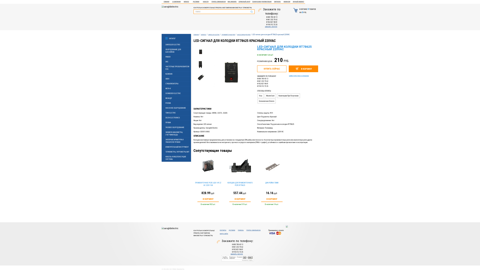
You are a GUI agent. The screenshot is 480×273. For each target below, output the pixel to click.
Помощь (241, 230)
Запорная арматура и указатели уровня (175, 141)
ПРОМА (168, 123)
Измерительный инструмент (177, 147)
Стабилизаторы (172, 84)
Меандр (169, 98)
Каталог (186, 1)
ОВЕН (167, 79)
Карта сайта (224, 234)
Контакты (223, 230)
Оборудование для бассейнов (173, 50)
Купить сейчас (272, 68)
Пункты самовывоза (219, 1)
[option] (231, 72)
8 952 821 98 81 (271, 22)
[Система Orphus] (238, 258)
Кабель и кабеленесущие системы (176, 158)
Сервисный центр (244, 1)
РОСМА (168, 103)
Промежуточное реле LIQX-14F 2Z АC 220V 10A (208, 184)
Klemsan (169, 74)
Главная (166, 1)
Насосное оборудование (176, 108)
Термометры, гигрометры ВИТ (177, 152)
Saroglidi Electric (173, 45)
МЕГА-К (168, 89)
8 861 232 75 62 (271, 20)
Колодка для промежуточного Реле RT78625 (240, 184)
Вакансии (287, 1)
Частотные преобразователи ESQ (177, 68)
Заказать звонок (271, 27)
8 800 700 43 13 (271, 17)
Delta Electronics (173, 118)
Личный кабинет (298, 1)
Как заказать (232, 1)
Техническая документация (262, 1)
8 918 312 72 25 (271, 25)
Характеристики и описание (299, 76)
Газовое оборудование (175, 127)
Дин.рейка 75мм (271, 183)
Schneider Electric (173, 93)
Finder (168, 57)
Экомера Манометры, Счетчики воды (174, 133)
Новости (205, 1)
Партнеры (277, 1)
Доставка (196, 1)
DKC (167, 62)
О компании (176, 1)
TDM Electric (171, 113)
